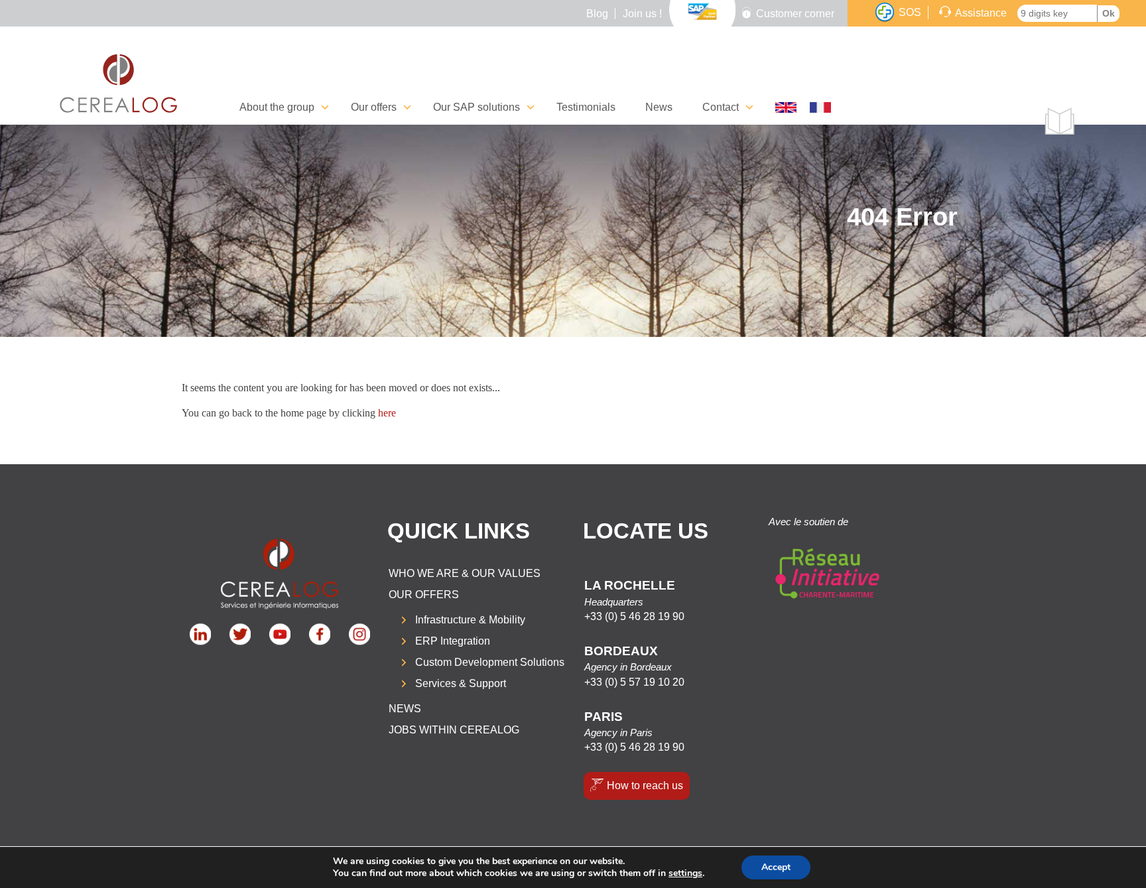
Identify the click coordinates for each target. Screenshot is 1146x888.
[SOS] (884, 12)
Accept (776, 867)
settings (685, 873)
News (658, 107)
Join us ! (642, 13)
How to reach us (645, 785)
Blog (597, 13)
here (387, 412)
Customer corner (795, 13)
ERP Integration (452, 641)
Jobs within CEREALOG (454, 729)
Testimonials (585, 107)
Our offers (424, 594)
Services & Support (460, 683)
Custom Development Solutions (489, 662)
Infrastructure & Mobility (470, 619)
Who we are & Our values (465, 573)
